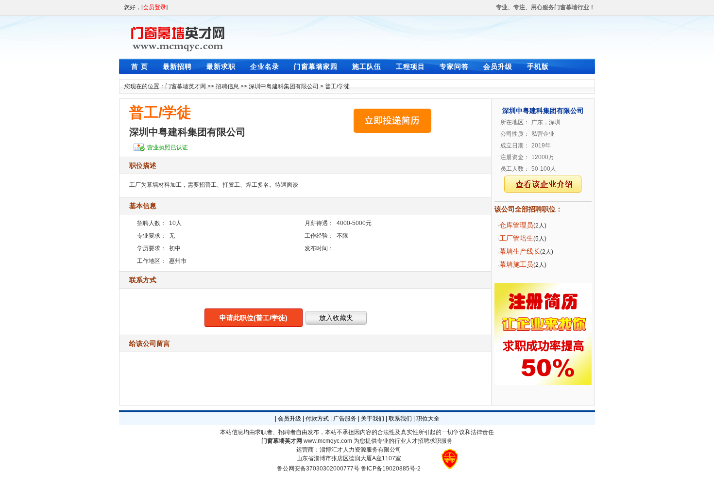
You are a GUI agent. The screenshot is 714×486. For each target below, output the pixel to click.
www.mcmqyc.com (328, 440)
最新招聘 (177, 66)
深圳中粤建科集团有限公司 (284, 86)
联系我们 (400, 418)
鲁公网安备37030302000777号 (318, 468)
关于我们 (372, 418)
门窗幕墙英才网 (185, 86)
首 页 (139, 66)
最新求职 (221, 66)
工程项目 (410, 66)
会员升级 (497, 66)
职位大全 (428, 418)
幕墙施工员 (516, 264)
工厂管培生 (516, 238)
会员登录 (154, 7)
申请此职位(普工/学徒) (254, 318)
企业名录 (264, 66)
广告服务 (345, 418)
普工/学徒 (337, 86)
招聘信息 (227, 86)
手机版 (538, 66)
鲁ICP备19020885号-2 (391, 468)
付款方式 (317, 418)
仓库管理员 (516, 225)
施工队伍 (366, 66)
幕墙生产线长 (519, 251)
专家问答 (454, 66)
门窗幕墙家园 (316, 66)
